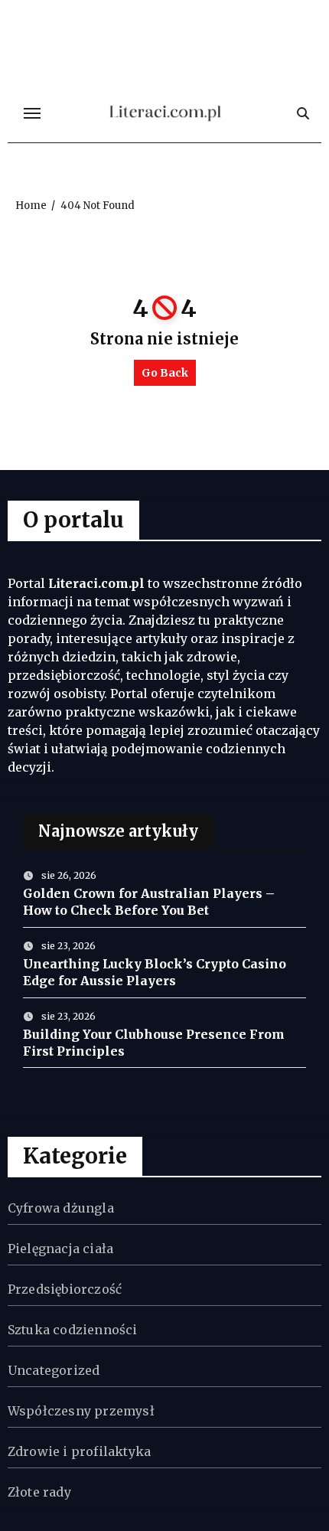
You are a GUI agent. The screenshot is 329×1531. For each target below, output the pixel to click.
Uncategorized (54, 1370)
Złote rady (39, 1492)
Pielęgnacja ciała (60, 1248)
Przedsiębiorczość (65, 1289)
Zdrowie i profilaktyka (79, 1451)
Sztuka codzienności (73, 1329)
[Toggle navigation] (32, 113)
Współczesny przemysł (81, 1410)
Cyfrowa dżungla (61, 1208)
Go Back (165, 373)
